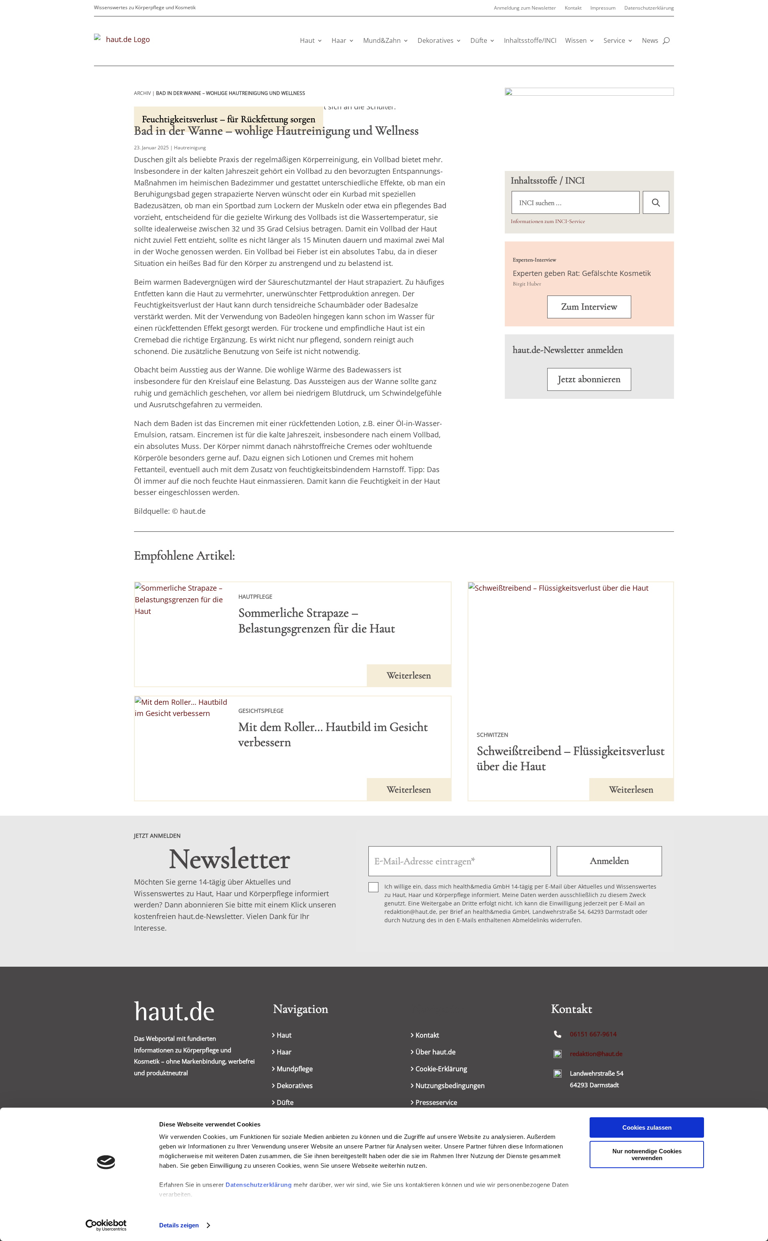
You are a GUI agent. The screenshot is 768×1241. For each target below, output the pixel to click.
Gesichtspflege (261, 710)
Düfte (478, 40)
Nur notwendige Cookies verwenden (647, 1154)
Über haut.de (436, 1052)
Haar (339, 40)
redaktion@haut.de (596, 1054)
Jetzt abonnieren (589, 379)
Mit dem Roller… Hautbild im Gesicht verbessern (333, 734)
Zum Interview (589, 306)
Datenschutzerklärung (259, 1184)
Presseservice (436, 1103)
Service (614, 40)
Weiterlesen (409, 675)
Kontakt (573, 8)
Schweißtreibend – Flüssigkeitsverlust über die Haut (571, 758)
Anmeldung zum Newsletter (525, 8)
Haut (307, 40)
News (650, 40)
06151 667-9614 (593, 1034)
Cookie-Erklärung (441, 1069)
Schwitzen (492, 734)
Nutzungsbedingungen (450, 1086)
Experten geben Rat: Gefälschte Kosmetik (582, 273)
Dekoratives (436, 40)
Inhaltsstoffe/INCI (530, 40)
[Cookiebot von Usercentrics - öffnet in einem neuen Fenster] (106, 1225)
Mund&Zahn (382, 40)
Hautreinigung (190, 147)
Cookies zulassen (647, 1127)
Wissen (576, 40)
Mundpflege (295, 1069)
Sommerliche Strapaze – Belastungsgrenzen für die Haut (316, 620)
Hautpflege (255, 596)
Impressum (603, 8)
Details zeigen (179, 1225)
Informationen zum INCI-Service (548, 221)
